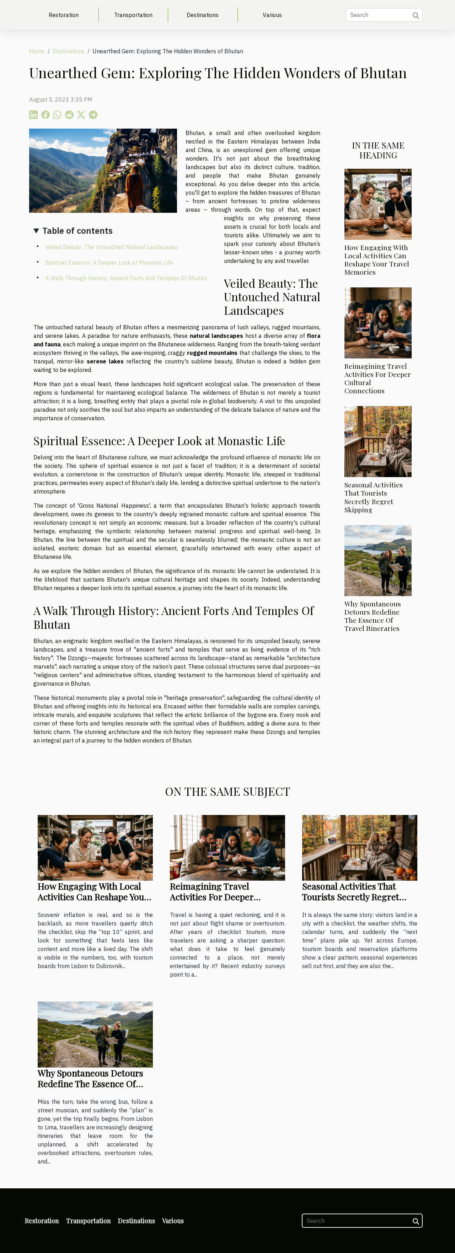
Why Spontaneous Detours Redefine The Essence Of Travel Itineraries (372, 616)
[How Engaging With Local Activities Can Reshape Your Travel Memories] (378, 203)
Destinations (203, 14)
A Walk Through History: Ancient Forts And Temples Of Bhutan (126, 278)
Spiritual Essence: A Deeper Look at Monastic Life (109, 262)
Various (272, 14)
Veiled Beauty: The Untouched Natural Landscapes (112, 246)
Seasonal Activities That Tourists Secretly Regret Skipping (373, 497)
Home (37, 51)
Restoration (64, 14)
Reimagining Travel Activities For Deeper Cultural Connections (377, 378)
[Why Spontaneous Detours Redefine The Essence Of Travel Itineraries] (378, 559)
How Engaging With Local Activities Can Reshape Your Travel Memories (376, 259)
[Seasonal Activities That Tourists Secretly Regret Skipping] (378, 441)
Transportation (133, 14)
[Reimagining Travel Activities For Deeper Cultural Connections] (378, 322)
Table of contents (77, 230)
